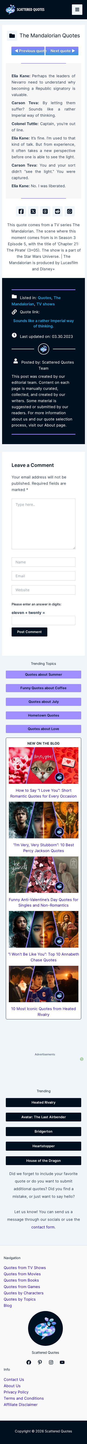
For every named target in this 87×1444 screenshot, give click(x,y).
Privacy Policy (16, 1392)
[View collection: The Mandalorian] (12, 36)
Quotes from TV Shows (25, 1267)
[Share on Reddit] (57, 211)
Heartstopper (43, 1146)
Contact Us (14, 1379)
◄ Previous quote (29, 50)
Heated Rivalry (43, 1102)
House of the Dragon (43, 1161)
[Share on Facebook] (21, 211)
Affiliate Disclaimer (21, 1404)
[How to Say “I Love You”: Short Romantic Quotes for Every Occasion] (43, 765)
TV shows (45, 304)
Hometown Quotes (43, 715)
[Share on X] (33, 211)
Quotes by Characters (24, 1293)
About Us (12, 1385)
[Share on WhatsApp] (69, 211)
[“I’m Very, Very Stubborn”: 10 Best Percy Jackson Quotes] (43, 820)
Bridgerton (43, 1131)
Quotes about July (44, 702)
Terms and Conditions (24, 1398)
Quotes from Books (21, 1280)
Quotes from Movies (22, 1274)
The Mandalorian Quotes (49, 35)
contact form (43, 1227)
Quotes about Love (43, 729)
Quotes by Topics (20, 1299)
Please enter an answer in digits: (36, 604)
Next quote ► (63, 50)
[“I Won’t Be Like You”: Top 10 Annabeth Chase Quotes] (43, 929)
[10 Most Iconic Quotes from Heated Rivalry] (43, 984)
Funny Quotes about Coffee (43, 688)
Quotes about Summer (43, 674)
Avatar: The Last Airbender (43, 1117)
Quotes (44, 297)
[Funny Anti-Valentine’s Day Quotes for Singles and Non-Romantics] (43, 874)
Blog (8, 1305)
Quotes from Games (22, 1286)
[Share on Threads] (45, 211)
